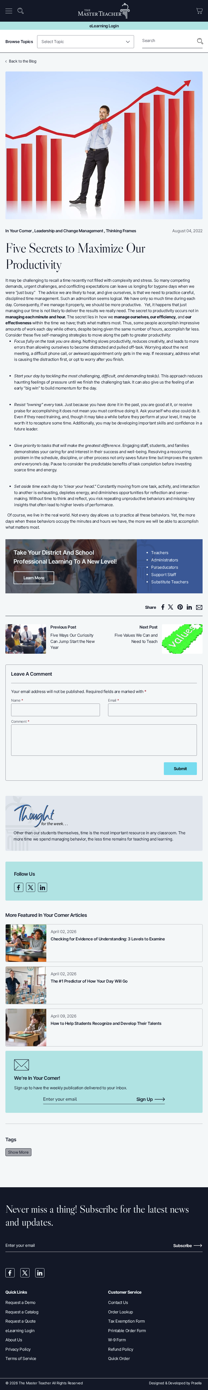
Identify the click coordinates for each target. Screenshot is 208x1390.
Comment (20, 721)
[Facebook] (18, 887)
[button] (9, 11)
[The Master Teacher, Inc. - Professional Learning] (104, 11)
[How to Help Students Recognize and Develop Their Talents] (26, 1027)
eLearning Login (104, 25)
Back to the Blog (22, 61)
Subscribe (183, 1245)
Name (17, 700)
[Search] (200, 41)
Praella (196, 1383)
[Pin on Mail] (199, 607)
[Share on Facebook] (163, 607)
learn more (34, 577)
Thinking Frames (121, 230)
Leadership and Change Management (68, 230)
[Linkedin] (42, 887)
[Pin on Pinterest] (181, 607)
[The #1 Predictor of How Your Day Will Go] (26, 985)
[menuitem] (10, 11)
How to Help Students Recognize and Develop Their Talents (106, 1023)
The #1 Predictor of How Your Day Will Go (89, 981)
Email (113, 700)
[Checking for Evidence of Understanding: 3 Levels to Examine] (26, 943)
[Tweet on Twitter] (172, 607)
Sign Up (144, 1099)
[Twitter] (30, 887)
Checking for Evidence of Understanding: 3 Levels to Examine (108, 938)
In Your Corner (18, 230)
